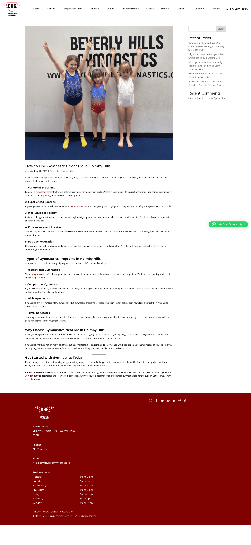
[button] (228, 224)
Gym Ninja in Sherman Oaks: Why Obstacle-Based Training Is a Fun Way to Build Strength (206, 46)
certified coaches (79, 206)
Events (150, 8)
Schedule (94, 8)
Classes (51, 8)
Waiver (180, 8)
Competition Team (72, 8)
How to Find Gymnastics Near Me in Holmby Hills (68, 166)
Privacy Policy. (41, 511)
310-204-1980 (239, 8)
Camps (110, 8)
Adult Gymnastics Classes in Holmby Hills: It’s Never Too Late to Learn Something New (205, 66)
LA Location (197, 8)
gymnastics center (44, 192)
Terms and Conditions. (62, 511)
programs (121, 177)
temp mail (193, 98)
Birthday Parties (130, 8)
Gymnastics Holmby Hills (61, 171)
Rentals (165, 8)
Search (221, 28)
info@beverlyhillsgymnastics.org (51, 463)
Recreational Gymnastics (213, 98)
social (30, 171)
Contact (215, 8)
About (36, 8)
